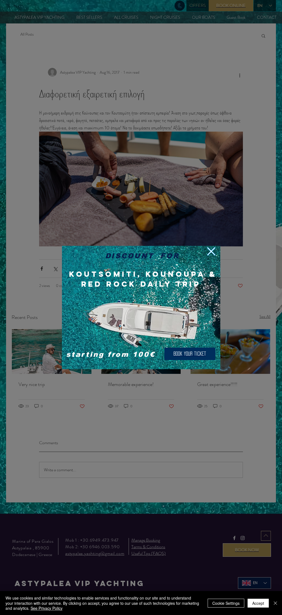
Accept (258, 603)
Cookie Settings (226, 603)
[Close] (275, 603)
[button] (211, 251)
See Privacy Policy (47, 608)
